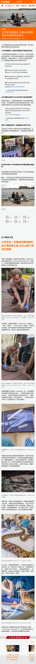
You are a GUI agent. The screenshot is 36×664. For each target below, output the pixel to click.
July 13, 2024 (9, 92)
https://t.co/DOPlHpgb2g (12, 114)
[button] (31, 642)
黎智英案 (31, 6)
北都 (17, 6)
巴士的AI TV (9, 6)
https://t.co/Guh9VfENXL (17, 87)
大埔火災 (23, 6)
